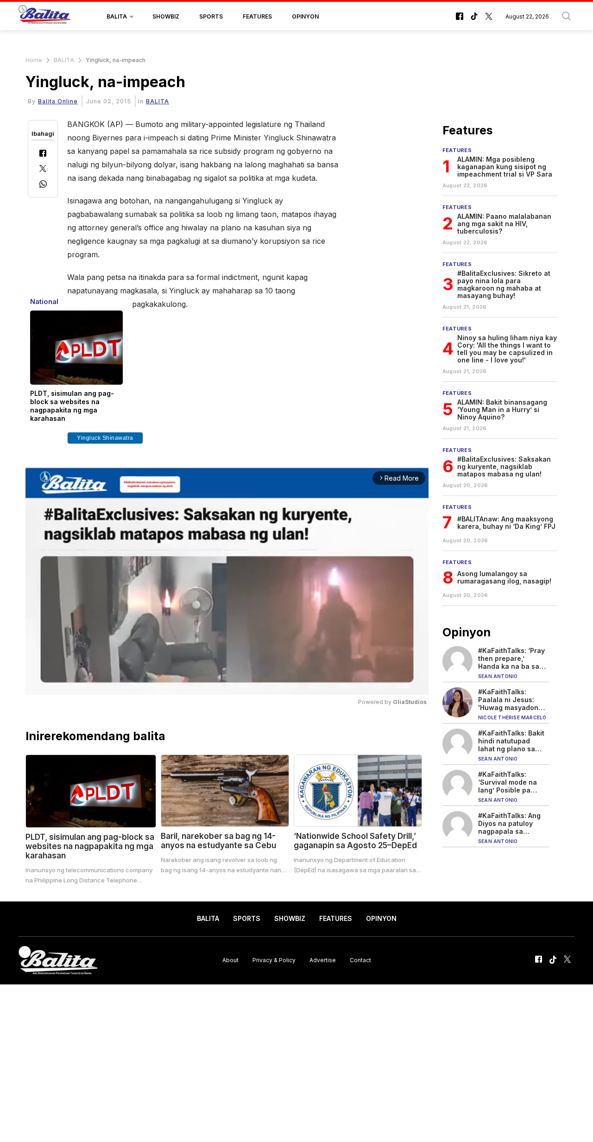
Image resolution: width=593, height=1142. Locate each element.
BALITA (117, 16)
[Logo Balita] (44, 16)
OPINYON (305, 16)
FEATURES (257, 16)
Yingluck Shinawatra (105, 438)
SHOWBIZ (165, 16)
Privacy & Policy (274, 960)
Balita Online (58, 101)
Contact (360, 960)
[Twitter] (42, 169)
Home (33, 60)
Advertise (322, 960)
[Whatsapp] (43, 185)
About (230, 960)
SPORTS (211, 16)
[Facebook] (42, 154)
